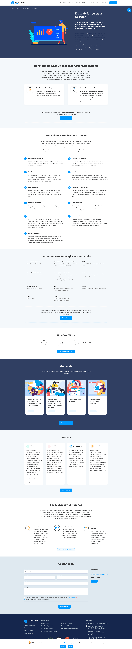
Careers (26, 628)
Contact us (113, 2)
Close (70, 646)
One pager (27, 633)
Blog (97, 2)
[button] (120, 3)
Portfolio (91, 2)
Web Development (47, 626)
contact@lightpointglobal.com (99, 574)
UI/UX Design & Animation (69, 628)
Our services (45, 620)
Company (103, 2)
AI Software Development (49, 631)
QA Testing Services (47, 628)
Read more (30, 411)
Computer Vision (77, 216)
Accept (63, 646)
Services (70, 2)
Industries (63, 2)
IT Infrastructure (66, 623)
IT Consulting (45, 623)
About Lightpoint (29, 625)
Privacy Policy (72, 597)
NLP (29, 216)
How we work (28, 630)
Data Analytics (25, 8)
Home (12, 8)
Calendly (94, 581)
